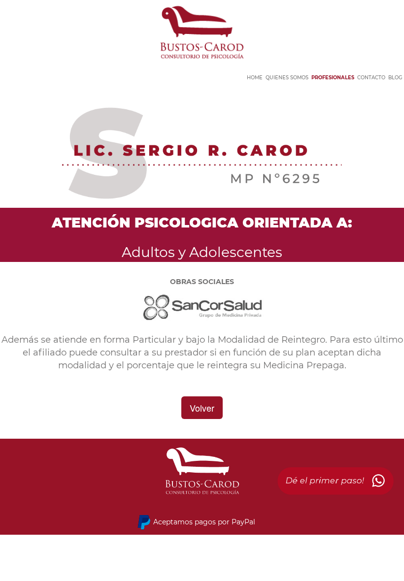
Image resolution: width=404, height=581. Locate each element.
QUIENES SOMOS (287, 77)
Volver (202, 407)
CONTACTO (371, 77)
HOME (255, 77)
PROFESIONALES (332, 77)
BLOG (395, 77)
